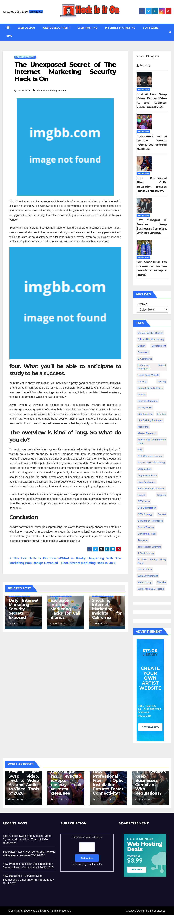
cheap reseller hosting (150, 332)
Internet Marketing (120, 27)
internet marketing (148, 401)
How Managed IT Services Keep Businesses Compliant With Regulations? (150, 780)
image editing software (150, 388)
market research (147, 433)
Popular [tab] (154, 56)
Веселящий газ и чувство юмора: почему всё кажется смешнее (66, 782)
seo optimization (147, 507)
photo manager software (151, 488)
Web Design (26, 27)
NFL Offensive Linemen (150, 456)
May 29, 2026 (18, 799)
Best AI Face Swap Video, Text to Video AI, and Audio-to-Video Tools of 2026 (23, 782)
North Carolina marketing (151, 462)
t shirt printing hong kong (152, 561)
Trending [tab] (145, 65)
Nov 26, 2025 (103, 799)
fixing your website (148, 375)
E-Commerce (145, 358)
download (143, 352)
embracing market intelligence (152, 367)
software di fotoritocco (150, 520)
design (141, 345)
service (162, 514)
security (62, 90)
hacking (142, 381)
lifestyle (161, 413)
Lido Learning (145, 413)
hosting (162, 381)
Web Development (56, 27)
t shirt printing (146, 553)
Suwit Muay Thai (147, 533)
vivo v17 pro (145, 569)
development (159, 345)
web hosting (145, 582)
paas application (146, 482)
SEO (9, 36)
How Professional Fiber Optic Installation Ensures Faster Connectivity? (108, 782)
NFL (140, 449)
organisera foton (147, 475)
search (141, 494)
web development (148, 575)
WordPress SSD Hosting (151, 588)
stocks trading (146, 527)
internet (41, 90)
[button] (170, 32)
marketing (51, 90)
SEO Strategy (145, 514)
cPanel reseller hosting (151, 339)
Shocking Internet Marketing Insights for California (107, 609)
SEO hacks (144, 501)
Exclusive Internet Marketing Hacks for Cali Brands (65, 609)
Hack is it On (95, 864)
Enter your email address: (87, 851)
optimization (144, 469)
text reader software (149, 546)
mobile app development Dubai (152, 441)
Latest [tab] (142, 56)
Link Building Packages (150, 420)
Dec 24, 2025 (61, 799)
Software (151, 27)
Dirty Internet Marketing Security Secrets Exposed (23, 609)
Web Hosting (88, 27)
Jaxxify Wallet (145, 407)
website (161, 582)
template (143, 540)
